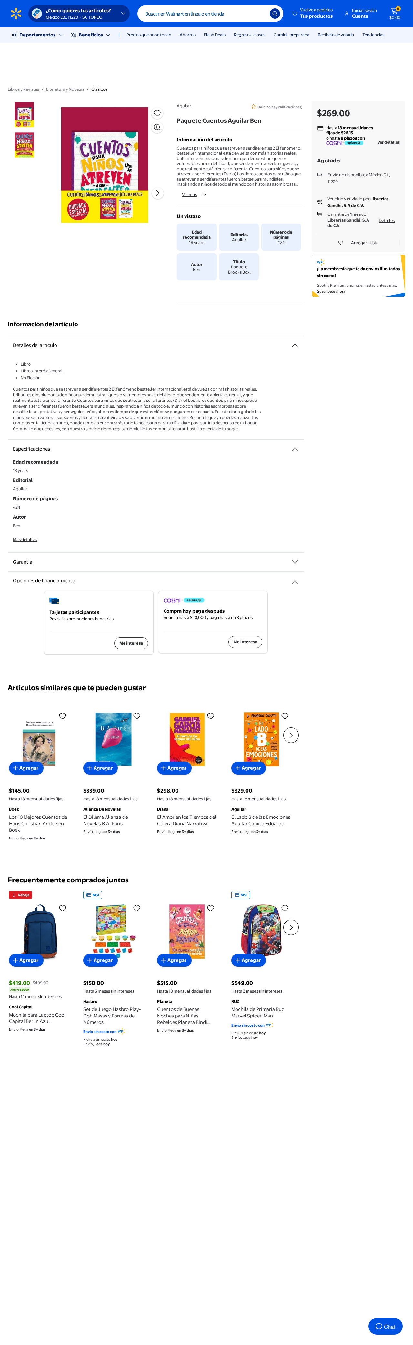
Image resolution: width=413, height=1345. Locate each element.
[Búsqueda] (275, 13)
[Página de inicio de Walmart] (16, 13)
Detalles (387, 220)
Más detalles (25, 539)
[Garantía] (295, 562)
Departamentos (37, 35)
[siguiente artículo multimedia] (158, 193)
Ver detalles (389, 142)
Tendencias (373, 34)
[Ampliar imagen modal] (157, 127)
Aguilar (184, 105)
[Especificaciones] (295, 449)
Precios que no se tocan (148, 34)
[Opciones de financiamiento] (295, 579)
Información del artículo (43, 324)
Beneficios (91, 35)
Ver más (189, 194)
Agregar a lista (364, 242)
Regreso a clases (249, 34)
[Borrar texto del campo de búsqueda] (260, 13)
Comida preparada (291, 34)
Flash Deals (215, 34)
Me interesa (131, 643)
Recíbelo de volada (336, 34)
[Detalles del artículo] (295, 345)
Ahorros (188, 34)
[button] (313, 13)
